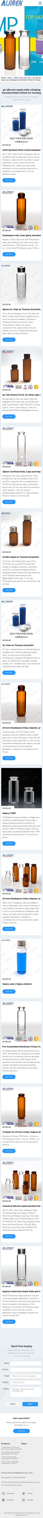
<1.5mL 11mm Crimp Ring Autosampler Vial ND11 (10, 1462)
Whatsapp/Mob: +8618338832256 (13, 1477)
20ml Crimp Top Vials (22, 78)
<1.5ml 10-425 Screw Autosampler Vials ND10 (9, 1457)
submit (13, 1404)
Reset (30, 1404)
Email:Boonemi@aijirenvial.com (17, 1473)
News (10, 78)
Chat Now (21, 1431)
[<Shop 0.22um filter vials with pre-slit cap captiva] (32, 1456)
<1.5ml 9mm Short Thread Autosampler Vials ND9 (10, 1453)
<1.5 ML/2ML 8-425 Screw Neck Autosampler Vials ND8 (11, 1448)
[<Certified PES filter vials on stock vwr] (32, 1453)
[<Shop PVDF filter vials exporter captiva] (32, 1450)
